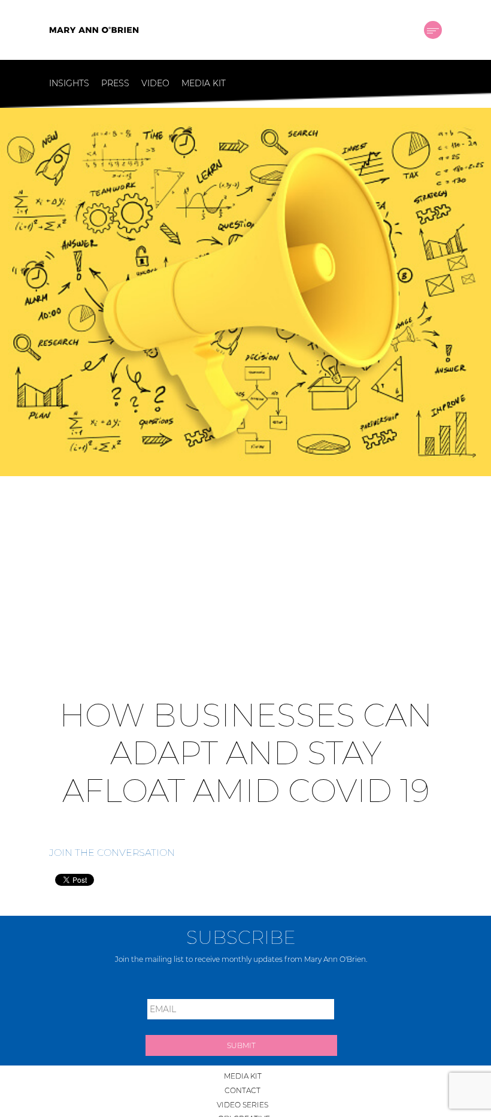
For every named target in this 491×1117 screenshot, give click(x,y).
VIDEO (155, 83)
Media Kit (243, 1075)
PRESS (115, 83)
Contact (242, 1090)
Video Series (242, 1104)
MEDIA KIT (203, 83)
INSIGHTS (69, 83)
